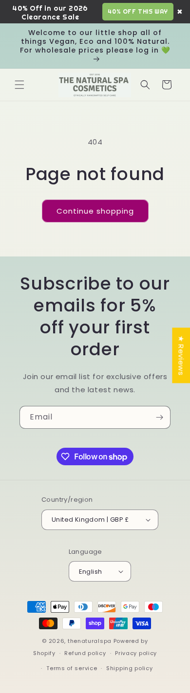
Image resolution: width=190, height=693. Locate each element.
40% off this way (138, 11)
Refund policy (85, 653)
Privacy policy (136, 653)
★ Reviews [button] (181, 355)
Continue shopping (95, 211)
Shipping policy (129, 668)
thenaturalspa (90, 641)
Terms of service (71, 668)
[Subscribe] (159, 417)
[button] (19, 84)
